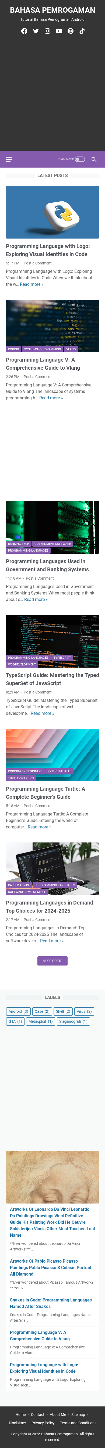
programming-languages (28, 550)
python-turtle (59, 771)
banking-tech (18, 544)
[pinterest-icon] (70, 31)
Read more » (32, 284)
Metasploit (41, 1021)
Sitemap (78, 1414)
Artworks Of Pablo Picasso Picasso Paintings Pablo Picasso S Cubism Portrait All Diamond (50, 1268)
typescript (62, 658)
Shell (63, 1011)
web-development (22, 664)
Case (42, 1011)
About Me (58, 1414)
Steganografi (73, 1021)
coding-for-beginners (25, 771)
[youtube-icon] (58, 31)
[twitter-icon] (35, 31)
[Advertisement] (52, 92)
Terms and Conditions (78, 1423)
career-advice (19, 885)
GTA (15, 1021)
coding (13, 349)
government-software (52, 544)
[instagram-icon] (46, 31)
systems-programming (42, 349)
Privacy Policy (43, 1423)
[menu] (12, 159)
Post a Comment (38, 263)
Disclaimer (17, 1423)
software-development (27, 892)
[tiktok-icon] (81, 31)
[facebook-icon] (23, 31)
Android (18, 1011)
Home (21, 1414)
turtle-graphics (21, 778)
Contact (37, 1414)
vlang (71, 349)
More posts (52, 961)
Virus (84, 1011)
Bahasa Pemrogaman (52, 10)
